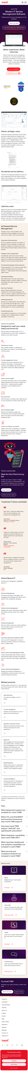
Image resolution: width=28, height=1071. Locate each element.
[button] (25, 2)
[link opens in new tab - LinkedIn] (7, 1045)
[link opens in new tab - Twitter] (2, 1045)
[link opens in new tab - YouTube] (22, 1045)
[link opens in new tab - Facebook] (16, 1045)
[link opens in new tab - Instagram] (12, 1045)
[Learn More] (7, 86)
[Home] (5, 2)
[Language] (22, 2)
